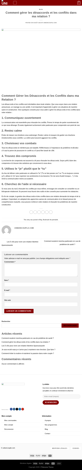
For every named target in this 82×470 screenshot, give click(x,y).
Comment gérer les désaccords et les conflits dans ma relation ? (26, 342)
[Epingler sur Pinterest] (47, 212)
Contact (47, 433)
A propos (48, 420)
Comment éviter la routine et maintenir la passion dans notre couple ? (28, 353)
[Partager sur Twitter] (39, 212)
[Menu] (15, 2)
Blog (41, 9)
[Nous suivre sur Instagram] (14, 409)
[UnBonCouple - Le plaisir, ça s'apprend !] (6, 3)
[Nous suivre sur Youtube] (22, 409)
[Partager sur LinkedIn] (51, 212)
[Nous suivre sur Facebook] (11, 409)
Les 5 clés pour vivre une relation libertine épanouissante (23, 346)
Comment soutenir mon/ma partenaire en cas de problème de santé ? (28, 338)
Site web (7, 300)
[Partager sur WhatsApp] (31, 212)
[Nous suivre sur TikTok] (17, 409)
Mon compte (8, 425)
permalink (55, 220)
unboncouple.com (49, 22)
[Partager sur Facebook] (35, 212)
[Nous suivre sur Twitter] (19, 409)
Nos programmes (51, 425)
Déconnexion (8, 429)
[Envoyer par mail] (43, 212)
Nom (6, 280)
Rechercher (6, 321)
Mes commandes (10, 420)
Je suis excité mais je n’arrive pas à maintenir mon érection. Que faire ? (28, 349)
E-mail (7, 290)
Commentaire (9, 262)
